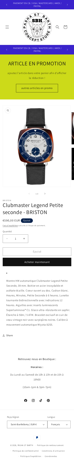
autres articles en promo (37, 88)
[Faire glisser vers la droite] (45, 194)
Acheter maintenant (37, 262)
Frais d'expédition (10, 225)
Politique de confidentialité (26, 451)
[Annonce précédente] (7, 5)
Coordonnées (51, 456)
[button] (7, 27)
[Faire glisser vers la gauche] (29, 194)
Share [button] (9, 335)
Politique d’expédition (30, 456)
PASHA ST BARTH (25, 445)
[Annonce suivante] (67, 5)
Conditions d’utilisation (53, 451)
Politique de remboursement (50, 445)
